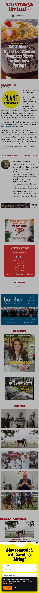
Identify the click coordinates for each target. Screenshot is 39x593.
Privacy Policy (7, 583)
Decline (17, 588)
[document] (19, 296)
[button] (37, 544)
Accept (7, 588)
